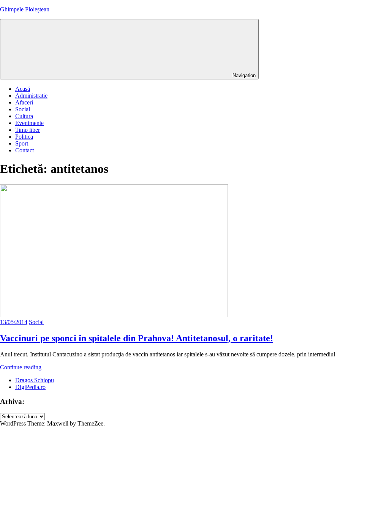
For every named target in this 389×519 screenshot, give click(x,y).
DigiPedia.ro (30, 387)
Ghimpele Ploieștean (24, 9)
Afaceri (24, 102)
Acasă (22, 88)
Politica (24, 136)
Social (22, 109)
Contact (24, 150)
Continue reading (20, 367)
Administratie (31, 95)
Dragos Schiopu (34, 380)
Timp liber (27, 130)
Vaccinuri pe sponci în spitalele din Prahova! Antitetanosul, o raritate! (136, 338)
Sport (21, 143)
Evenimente (29, 123)
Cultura (24, 116)
